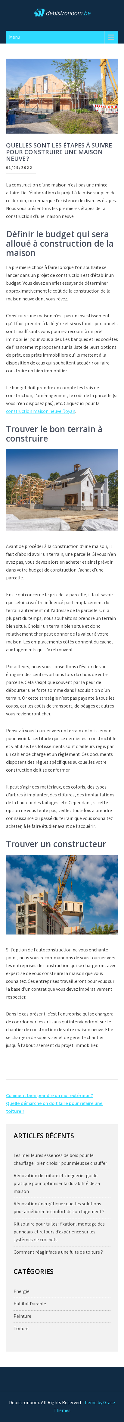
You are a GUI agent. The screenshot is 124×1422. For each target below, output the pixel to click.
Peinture (22, 1316)
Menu (14, 37)
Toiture (21, 1328)
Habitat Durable (30, 1304)
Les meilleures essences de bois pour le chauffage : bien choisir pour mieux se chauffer (60, 1159)
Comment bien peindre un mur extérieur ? (49, 1095)
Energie (21, 1291)
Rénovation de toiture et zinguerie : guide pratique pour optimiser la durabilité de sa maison (57, 1183)
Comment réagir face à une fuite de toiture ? (58, 1252)
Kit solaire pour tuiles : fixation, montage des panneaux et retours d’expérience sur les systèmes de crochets (59, 1232)
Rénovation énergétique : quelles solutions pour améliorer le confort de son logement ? (59, 1207)
